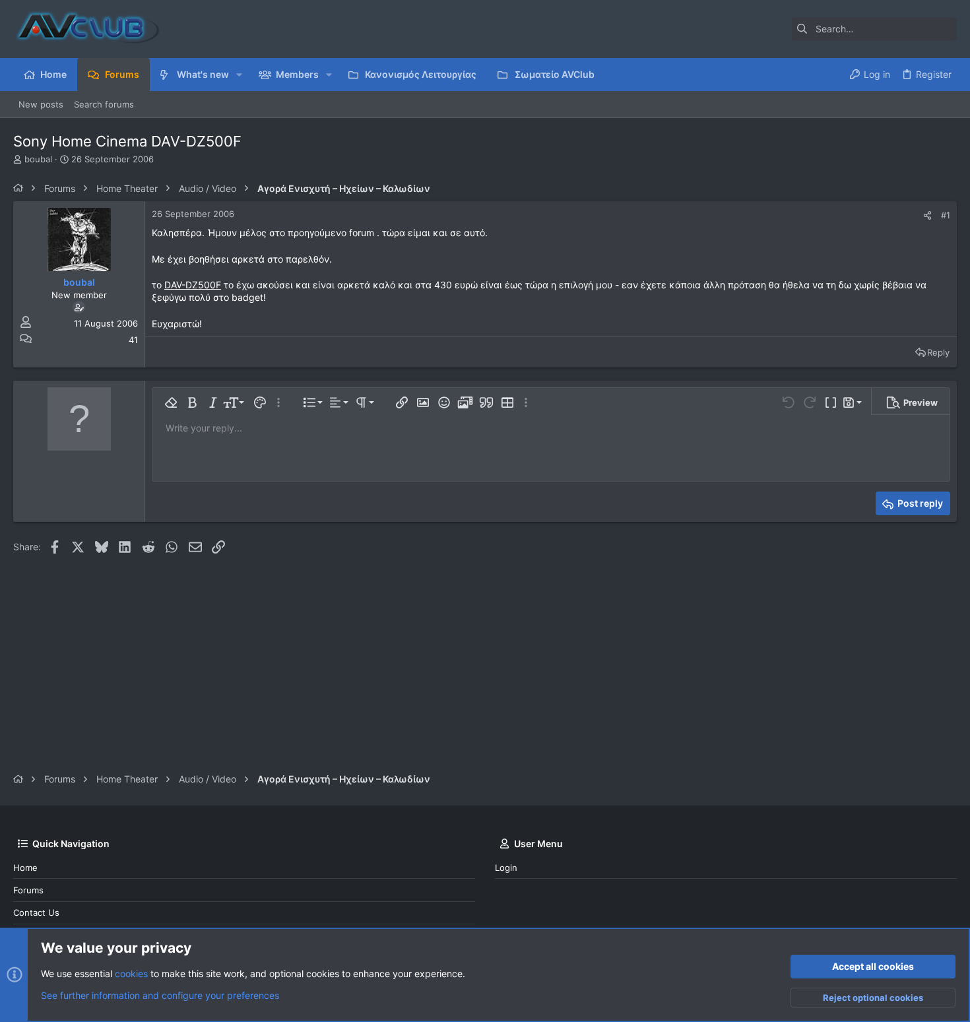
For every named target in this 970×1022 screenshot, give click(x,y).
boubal (38, 159)
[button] (239, 74)
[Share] (927, 215)
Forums (28, 890)
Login (506, 867)
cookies (131, 973)
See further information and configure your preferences (160, 995)
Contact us (36, 912)
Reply (938, 352)
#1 (945, 215)
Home (25, 867)
